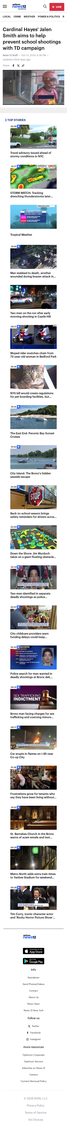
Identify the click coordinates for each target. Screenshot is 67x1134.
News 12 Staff (10, 55)
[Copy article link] (23, 65)
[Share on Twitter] (18, 65)
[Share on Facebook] (13, 65)
